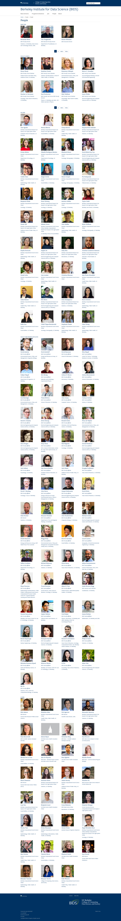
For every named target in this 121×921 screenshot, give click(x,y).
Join (48, 13)
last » (67, 51)
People (54, 13)
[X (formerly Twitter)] (21, 898)
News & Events (25, 13)
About (60, 13)
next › (62, 51)
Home (22, 17)
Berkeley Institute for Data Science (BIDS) (49, 9)
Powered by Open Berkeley (26, 911)
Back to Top (98, 911)
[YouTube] (27, 898)
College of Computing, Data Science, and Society (42, 2)
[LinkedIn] (24, 898)
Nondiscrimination (25, 914)
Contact (71, 895)
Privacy (22, 916)
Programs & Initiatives (38, 13)
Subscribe (76, 895)
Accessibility (23, 913)
